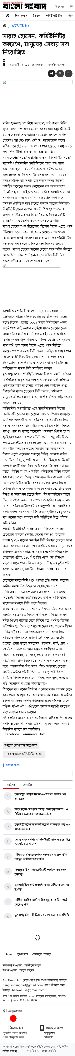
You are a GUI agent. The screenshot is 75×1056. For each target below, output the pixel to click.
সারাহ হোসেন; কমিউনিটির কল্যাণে (24, 754)
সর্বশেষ (11, 785)
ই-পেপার (60, 6)
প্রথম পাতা (22, 954)
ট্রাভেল (36, 16)
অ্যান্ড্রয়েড (49, 1033)
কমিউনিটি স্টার (54, 16)
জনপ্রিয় (27, 785)
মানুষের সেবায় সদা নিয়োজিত (21, 745)
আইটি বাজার (10, 1052)
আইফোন (48, 1037)
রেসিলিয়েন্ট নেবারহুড (41, 954)
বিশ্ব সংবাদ (21, 16)
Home (8, 954)
